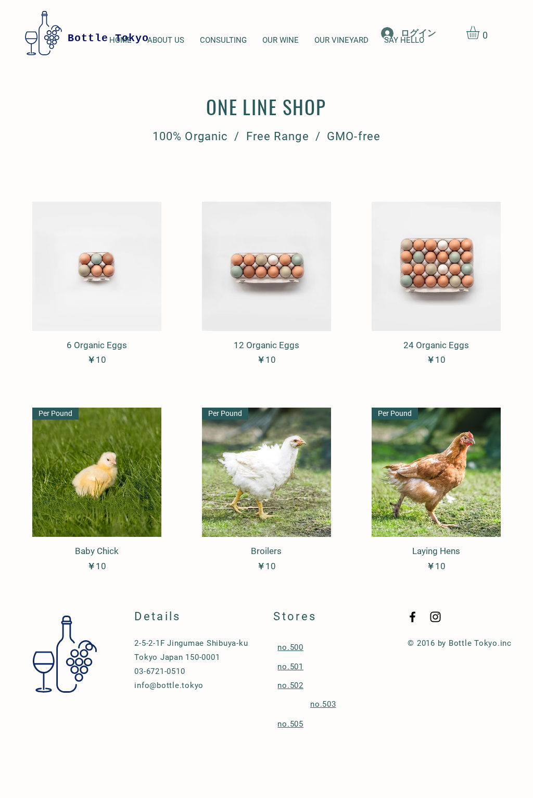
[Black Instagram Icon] (435, 617)
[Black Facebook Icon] (412, 617)
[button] (480, 32)
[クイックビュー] (96, 266)
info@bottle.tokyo (169, 685)
